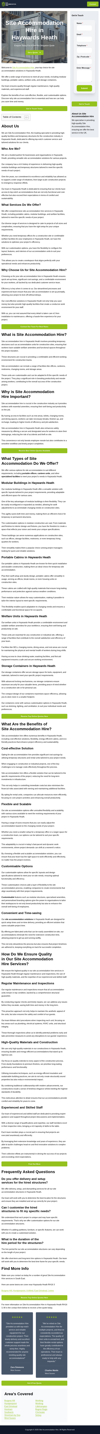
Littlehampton (41, 1406)
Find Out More (34, 1164)
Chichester (40, 1412)
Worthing (39, 1401)
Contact (93, 4)
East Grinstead (40, 1291)
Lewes (51, 1291)
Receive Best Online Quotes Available (34, 451)
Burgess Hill (6, 1291)
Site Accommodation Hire (23, 68)
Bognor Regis (41, 1409)
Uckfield (29, 1291)
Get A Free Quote (34, 1383)
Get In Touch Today (34, 109)
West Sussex (10, 1418)
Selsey (38, 1415)
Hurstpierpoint (19, 1291)
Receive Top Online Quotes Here (34, 716)
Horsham (8, 1409)
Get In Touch (84, 104)
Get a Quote (33, 52)
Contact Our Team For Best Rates (34, 327)
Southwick (8, 1412)
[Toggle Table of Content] (25, 117)
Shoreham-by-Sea (12, 1415)
